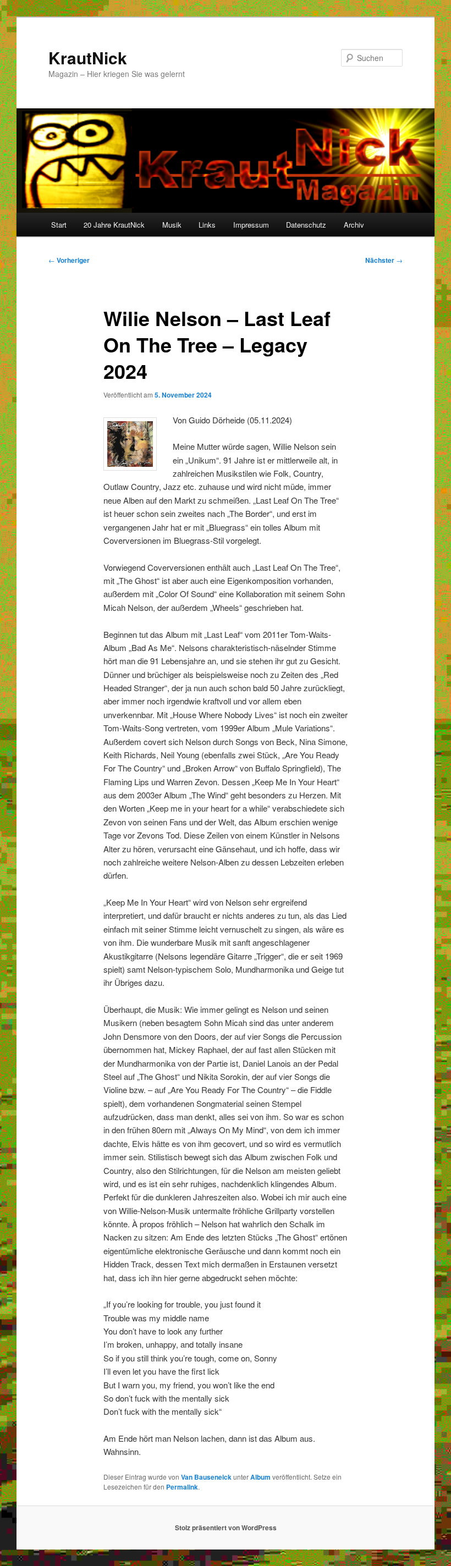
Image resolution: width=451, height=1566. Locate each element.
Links (207, 224)
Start (59, 224)
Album (260, 1477)
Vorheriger (69, 260)
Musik (172, 224)
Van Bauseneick (206, 1477)
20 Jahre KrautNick (114, 224)
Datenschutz (306, 224)
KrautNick (87, 57)
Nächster (384, 260)
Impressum (251, 224)
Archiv (354, 224)
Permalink (182, 1487)
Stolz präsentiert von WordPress (226, 1527)
